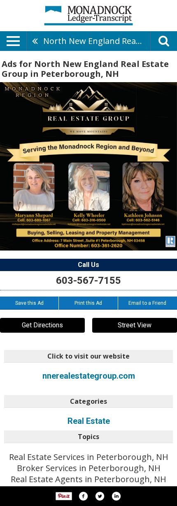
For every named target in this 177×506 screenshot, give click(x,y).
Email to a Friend (147, 303)
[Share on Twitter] (99, 496)
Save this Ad (29, 303)
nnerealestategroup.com (88, 376)
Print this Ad (88, 303)
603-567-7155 (88, 280)
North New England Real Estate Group (96, 40)
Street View (134, 325)
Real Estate (89, 421)
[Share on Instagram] (116, 496)
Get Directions (42, 325)
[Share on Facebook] (83, 496)
